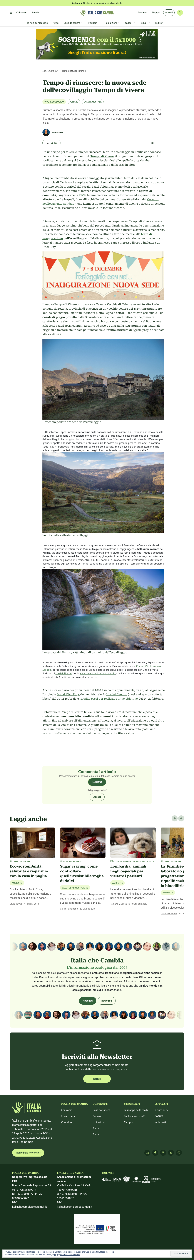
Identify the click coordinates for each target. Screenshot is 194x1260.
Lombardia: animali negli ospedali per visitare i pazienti (128, 871)
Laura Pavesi (16, 903)
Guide (96, 1134)
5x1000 (159, 1116)
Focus (96, 1128)
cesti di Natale (63, 673)
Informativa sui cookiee (70, 1254)
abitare (74, 102)
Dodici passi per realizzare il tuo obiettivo (109, 698)
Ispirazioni (99, 1122)
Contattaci (67, 1122)
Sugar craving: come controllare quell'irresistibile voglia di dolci (82, 873)
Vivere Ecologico (54, 102)
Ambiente (17, 883)
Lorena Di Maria (169, 913)
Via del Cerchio (116, 694)
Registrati (97, 782)
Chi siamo (66, 1110)
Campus (128, 1122)
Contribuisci (162, 1110)
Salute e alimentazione (75, 888)
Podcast (97, 1116)
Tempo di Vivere (102, 156)
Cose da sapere (101, 1110)
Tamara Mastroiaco (120, 903)
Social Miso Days (68, 694)
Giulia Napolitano (69, 908)
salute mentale (93, 102)
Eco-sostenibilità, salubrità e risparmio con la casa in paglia (29, 871)
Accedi (169, 12)
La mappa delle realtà (136, 1110)
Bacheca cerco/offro (135, 1116)
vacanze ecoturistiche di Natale (97, 673)
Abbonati (88, 1000)
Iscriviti (97, 1078)
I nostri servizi (69, 1116)
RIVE (82, 195)
